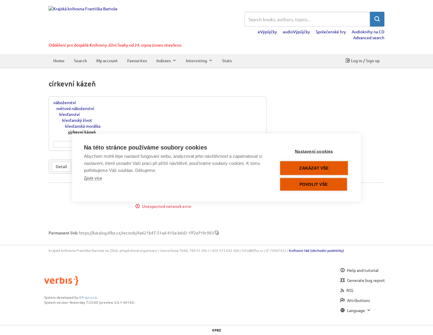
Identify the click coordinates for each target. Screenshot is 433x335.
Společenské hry (331, 31)
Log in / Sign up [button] (365, 60)
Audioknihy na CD (368, 31)
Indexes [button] (163, 60)
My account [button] (107, 60)
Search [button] (80, 60)
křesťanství (69, 114)
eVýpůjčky (267, 31)
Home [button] (59, 60)
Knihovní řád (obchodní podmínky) (316, 250)
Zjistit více (93, 178)
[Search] (377, 19)
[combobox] (307, 19)
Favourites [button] (137, 60)
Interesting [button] (196, 60)
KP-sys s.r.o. (88, 297)
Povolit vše (314, 184)
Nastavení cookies (314, 151)
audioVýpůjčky (296, 31)
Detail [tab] (61, 166)
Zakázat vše (313, 168)
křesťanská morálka (82, 126)
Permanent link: (63, 232)
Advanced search (368, 37)
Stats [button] (227, 60)
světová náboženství (75, 108)
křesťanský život (77, 120)
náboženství (64, 102)
